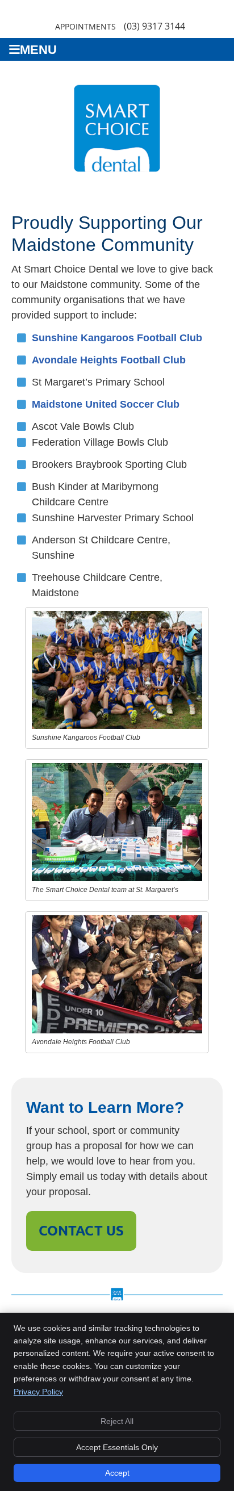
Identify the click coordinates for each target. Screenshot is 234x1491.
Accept (117, 1472)
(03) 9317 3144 (154, 26)
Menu (38, 50)
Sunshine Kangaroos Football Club (117, 338)
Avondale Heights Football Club (109, 360)
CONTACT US (81, 1230)
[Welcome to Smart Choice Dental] (117, 175)
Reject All (117, 1421)
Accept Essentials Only (117, 1447)
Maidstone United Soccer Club (105, 404)
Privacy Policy (38, 1391)
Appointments (85, 26)
